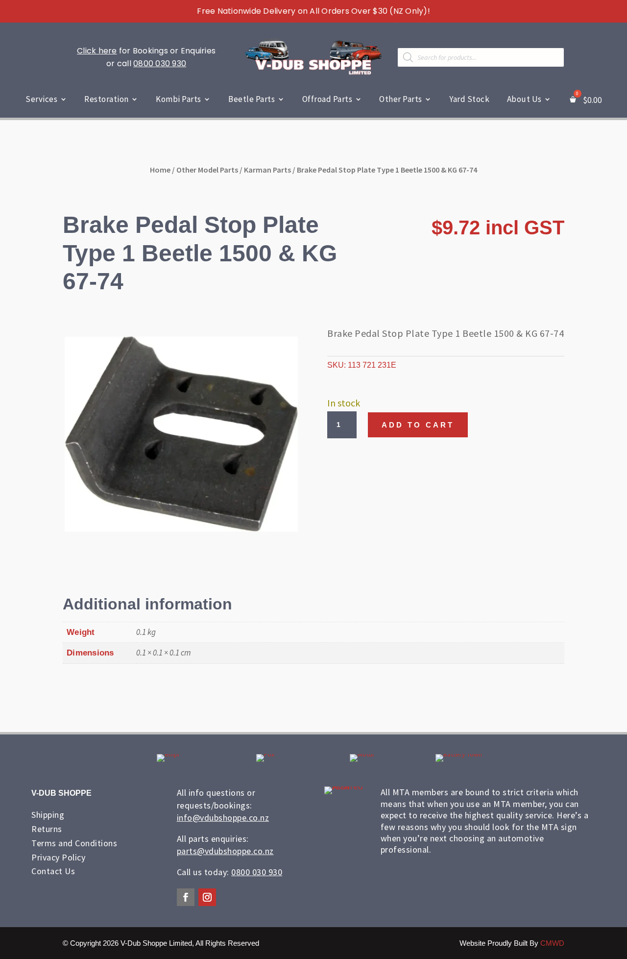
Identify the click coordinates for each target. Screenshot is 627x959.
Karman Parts (267, 170)
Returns (46, 828)
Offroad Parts (327, 99)
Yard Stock (469, 99)
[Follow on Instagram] (207, 897)
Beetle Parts (251, 99)
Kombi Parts (178, 99)
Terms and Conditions (74, 843)
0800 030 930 (159, 63)
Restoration (106, 99)
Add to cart (418, 425)
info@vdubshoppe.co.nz (223, 817)
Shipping (47, 814)
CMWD (552, 943)
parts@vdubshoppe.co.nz (225, 851)
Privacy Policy (58, 857)
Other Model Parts (207, 170)
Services (41, 99)
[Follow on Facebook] (185, 897)
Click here (97, 50)
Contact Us (53, 871)
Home (160, 170)
